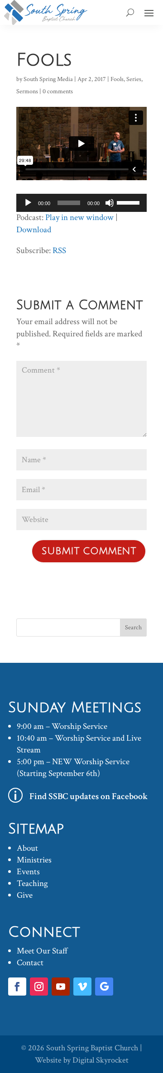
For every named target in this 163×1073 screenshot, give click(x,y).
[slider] (129, 202)
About (27, 848)
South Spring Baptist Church (92, 1048)
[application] (81, 203)
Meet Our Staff (42, 951)
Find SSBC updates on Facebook (88, 796)
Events (28, 871)
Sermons (27, 91)
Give (25, 895)
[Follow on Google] (104, 986)
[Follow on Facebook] (17, 986)
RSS (59, 250)
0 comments (58, 91)
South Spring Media (48, 79)
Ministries (34, 860)
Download (33, 229)
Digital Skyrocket (100, 1060)
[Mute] (109, 202)
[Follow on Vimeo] (82, 986)
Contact (30, 962)
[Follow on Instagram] (39, 986)
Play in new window (79, 217)
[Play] (28, 202)
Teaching (32, 883)
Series (133, 79)
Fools (117, 79)
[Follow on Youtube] (61, 986)
